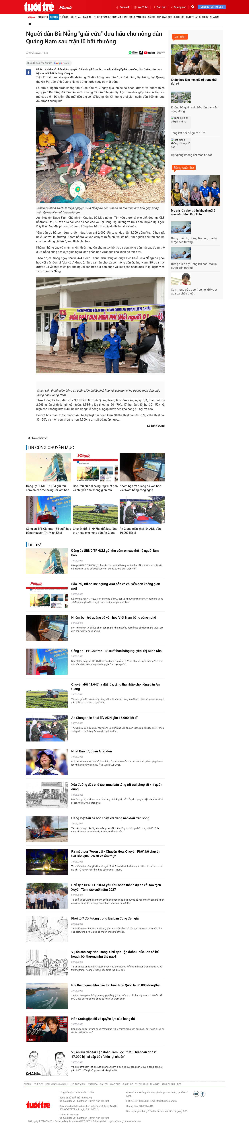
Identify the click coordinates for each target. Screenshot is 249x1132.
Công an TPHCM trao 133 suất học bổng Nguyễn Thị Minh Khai (48, 530)
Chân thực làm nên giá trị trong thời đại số (194, 81)
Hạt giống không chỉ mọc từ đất (191, 155)
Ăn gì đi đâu (202, 17)
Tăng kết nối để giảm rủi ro (188, 133)
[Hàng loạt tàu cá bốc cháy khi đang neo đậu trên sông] (47, 829)
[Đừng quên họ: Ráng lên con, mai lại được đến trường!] (181, 227)
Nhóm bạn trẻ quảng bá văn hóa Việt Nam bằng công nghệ (140, 488)
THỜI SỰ (28, 1084)
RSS (185, 1111)
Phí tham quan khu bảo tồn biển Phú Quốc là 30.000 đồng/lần (116, 985)
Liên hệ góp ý (175, 1111)
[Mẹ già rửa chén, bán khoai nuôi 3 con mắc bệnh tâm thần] (195, 190)
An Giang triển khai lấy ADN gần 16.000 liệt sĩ (140, 530)
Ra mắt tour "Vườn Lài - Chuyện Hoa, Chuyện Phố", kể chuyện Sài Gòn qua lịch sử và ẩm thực (115, 854)
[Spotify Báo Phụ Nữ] (133, 53)
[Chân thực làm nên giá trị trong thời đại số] (195, 59)
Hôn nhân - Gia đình (81, 17)
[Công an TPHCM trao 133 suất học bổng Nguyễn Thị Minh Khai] (48, 510)
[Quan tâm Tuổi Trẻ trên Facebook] (202, 1093)
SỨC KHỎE (127, 1084)
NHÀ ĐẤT (154, 1084)
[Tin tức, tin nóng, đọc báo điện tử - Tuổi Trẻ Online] (38, 6)
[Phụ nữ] (64, 7)
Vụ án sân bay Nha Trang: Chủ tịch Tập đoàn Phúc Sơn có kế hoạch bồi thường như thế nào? (115, 954)
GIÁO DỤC (115, 1084)
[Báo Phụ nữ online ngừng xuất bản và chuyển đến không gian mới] (95, 467)
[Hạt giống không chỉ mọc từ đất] (181, 144)
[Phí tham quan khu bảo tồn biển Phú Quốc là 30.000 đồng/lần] (47, 996)
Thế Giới (63, 17)
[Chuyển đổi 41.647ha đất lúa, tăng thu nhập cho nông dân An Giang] (95, 510)
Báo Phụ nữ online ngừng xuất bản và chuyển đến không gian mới (95, 488)
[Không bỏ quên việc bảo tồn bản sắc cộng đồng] (181, 97)
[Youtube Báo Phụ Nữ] (149, 53)
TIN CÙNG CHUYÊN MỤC (51, 447)
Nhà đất (214, 17)
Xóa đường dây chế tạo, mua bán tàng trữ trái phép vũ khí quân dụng (116, 787)
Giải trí (151, 17)
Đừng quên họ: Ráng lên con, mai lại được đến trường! (194, 240)
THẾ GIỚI (38, 1084)
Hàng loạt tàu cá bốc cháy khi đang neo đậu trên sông (110, 818)
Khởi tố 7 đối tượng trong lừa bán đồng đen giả (105, 918)
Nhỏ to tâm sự (102, 17)
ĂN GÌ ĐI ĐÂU (168, 1084)
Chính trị (43, 17)
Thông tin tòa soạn (69, 1114)
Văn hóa (141, 17)
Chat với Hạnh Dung (123, 17)
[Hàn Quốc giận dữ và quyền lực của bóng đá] (47, 1029)
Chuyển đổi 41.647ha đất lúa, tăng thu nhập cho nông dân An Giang (95, 530)
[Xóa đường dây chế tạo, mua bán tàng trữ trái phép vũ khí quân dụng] (47, 795)
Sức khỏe (179, 17)
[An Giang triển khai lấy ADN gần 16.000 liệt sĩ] (142, 510)
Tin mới (35, 544)
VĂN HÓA (93, 1084)
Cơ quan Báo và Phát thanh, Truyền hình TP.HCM (84, 1118)
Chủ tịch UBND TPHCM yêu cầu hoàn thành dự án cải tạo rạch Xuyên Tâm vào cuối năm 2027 (116, 887)
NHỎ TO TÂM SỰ (78, 1084)
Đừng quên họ (184, 167)
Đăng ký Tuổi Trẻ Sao (212, 6)
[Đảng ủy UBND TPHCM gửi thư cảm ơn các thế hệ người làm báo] (48, 467)
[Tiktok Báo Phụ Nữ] (141, 53)
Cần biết (161, 7)
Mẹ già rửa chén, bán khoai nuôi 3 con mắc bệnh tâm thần (193, 212)
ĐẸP (179, 1084)
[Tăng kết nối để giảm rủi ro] (181, 122)
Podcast (124, 7)
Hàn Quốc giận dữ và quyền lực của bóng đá (103, 1019)
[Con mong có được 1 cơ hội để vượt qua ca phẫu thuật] (181, 279)
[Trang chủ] (31, 17)
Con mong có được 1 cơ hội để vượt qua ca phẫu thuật (194, 291)
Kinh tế (190, 17)
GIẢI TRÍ (104, 1084)
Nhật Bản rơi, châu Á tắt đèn (91, 751)
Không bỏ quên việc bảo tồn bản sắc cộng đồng (194, 109)
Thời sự (54, 17)
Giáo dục (167, 17)
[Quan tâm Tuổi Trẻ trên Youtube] (196, 1093)
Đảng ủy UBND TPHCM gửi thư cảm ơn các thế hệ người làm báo (47, 488)
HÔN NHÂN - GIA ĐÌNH (56, 1084)
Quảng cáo (180, 7)
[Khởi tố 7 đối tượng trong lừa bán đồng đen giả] (47, 929)
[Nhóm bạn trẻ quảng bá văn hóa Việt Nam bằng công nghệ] (142, 467)
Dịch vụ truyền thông (136, 1111)
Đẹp (159, 17)
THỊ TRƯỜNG (141, 1084)
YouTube (143, 7)
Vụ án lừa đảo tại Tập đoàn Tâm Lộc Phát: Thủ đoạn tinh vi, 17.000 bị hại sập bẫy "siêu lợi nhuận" (114, 1054)
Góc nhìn (180, 37)
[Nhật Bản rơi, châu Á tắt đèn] (47, 762)
